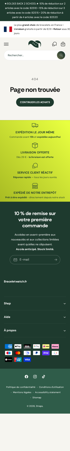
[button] (6, 44)
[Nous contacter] (54, 44)
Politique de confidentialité (20, 387)
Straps (39, 406)
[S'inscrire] (56, 259)
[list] (35, 29)
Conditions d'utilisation (51, 387)
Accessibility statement (48, 392)
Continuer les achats (35, 102)
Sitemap (36, 397)
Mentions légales (22, 392)
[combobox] (35, 55)
